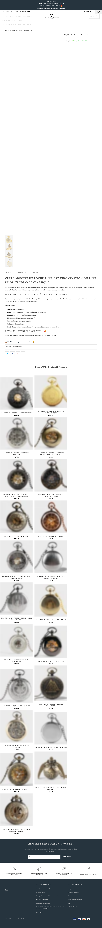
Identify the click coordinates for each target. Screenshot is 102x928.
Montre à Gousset (17, 346)
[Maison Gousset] (52, 16)
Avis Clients (39, 912)
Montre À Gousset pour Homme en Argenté (16, 598)
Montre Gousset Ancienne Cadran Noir (50, 391)
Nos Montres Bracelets (12, 21)
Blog (69, 903)
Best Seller (27, 25)
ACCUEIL (5, 17)
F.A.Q (69, 889)
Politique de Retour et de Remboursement (47, 896)
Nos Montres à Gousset (20, 17)
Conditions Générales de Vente (44, 889)
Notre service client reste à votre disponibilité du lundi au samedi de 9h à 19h (50, 908)
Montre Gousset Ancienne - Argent (16, 433)
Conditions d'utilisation (42, 899)
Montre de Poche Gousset (16, 516)
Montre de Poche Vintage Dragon (16, 726)
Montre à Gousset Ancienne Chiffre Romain (16, 809)
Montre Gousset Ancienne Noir (16, 393)
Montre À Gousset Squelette (16, 769)
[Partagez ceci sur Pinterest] (18, 353)
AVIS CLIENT (36, 272)
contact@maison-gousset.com (75, 899)
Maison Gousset (13, 919)
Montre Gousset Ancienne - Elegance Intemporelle (16, 475)
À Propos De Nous (72, 907)
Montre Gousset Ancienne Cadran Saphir (50, 475)
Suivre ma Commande (73, 892)
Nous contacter (71, 896)
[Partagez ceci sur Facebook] (12, 353)
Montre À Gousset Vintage (50, 641)
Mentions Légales (40, 892)
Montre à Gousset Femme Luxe (50, 600)
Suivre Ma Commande (22, 12)
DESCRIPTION (22, 272)
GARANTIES (8, 272)
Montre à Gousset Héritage (16, 686)
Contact (9, 12)
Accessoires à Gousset (12, 25)
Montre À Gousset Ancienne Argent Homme (50, 556)
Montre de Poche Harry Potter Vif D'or (50, 767)
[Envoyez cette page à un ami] (23, 353)
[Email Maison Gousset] (3, 12)
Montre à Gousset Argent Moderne (16, 640)
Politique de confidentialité (43, 903)
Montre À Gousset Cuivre (50, 516)
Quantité (76, 45)
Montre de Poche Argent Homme (50, 728)
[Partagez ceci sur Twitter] (7, 353)
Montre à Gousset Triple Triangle (50, 683)
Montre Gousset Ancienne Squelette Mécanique (50, 433)
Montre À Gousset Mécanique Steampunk (16, 556)
